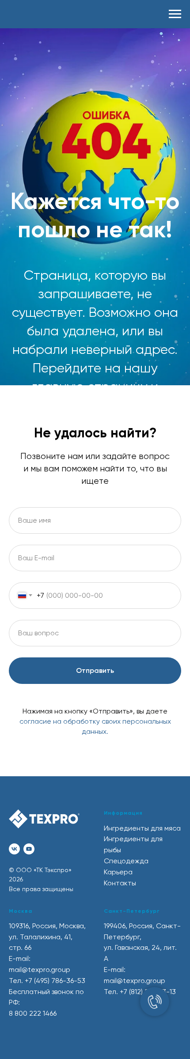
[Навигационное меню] (175, 14)
